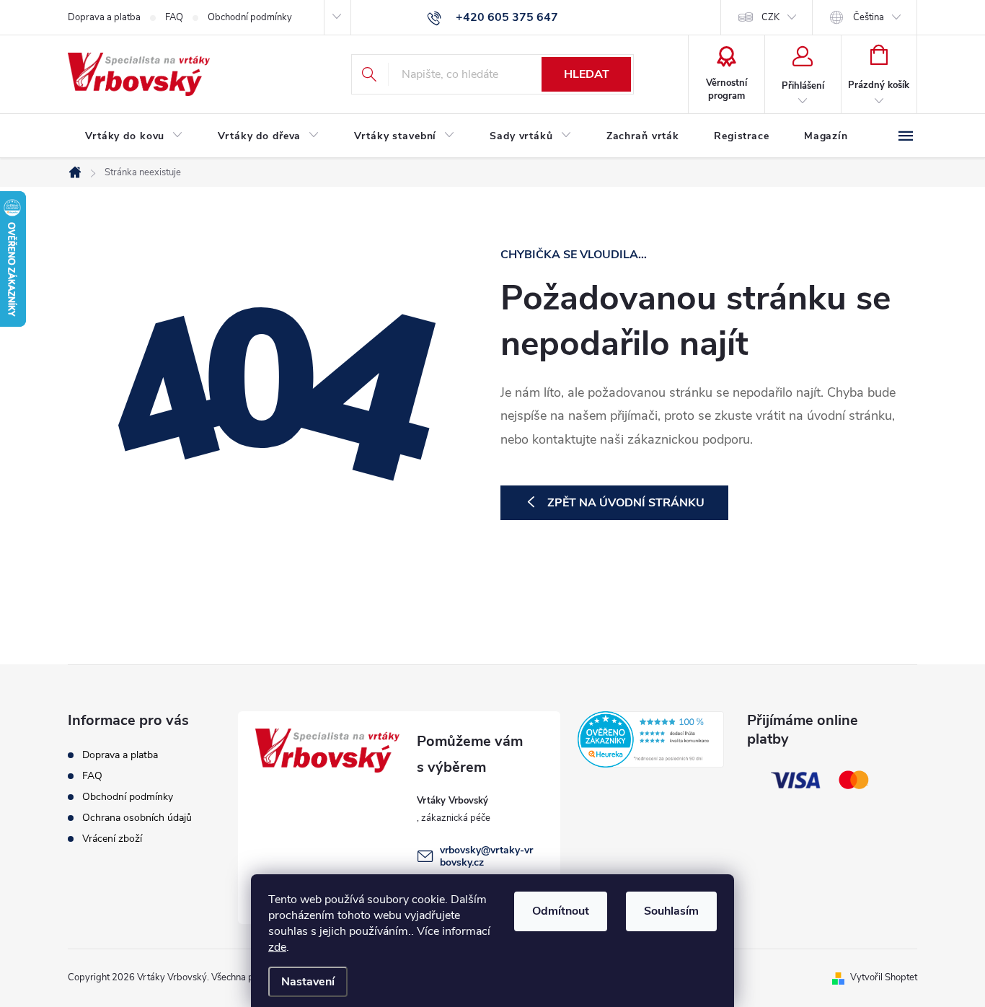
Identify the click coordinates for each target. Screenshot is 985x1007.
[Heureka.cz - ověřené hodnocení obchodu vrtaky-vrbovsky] (651, 739)
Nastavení (308, 982)
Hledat (586, 74)
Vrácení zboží (112, 838)
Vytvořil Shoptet (883, 977)
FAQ (174, 17)
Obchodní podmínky (250, 17)
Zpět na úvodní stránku (625, 503)
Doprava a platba (104, 17)
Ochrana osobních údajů (137, 817)
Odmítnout (560, 911)
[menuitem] (134, 136)
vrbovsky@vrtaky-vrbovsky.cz (486, 856)
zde (277, 947)
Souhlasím (671, 911)
